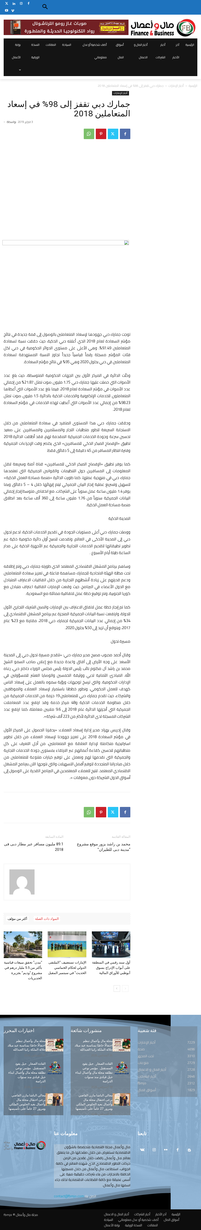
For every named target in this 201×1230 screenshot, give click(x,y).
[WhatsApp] (89, 134)
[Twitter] (7, 4)
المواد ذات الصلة (47, 919)
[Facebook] (28, 4)
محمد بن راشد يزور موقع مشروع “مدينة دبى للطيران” (103, 847)
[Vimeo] (13, 11)
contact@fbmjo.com (69, 1196)
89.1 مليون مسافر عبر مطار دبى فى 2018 (33, 847)
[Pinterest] (101, 134)
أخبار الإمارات (176, 86)
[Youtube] (7, 11)
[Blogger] (189, 1150)
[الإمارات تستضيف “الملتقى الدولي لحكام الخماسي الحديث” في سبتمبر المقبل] (67, 944)
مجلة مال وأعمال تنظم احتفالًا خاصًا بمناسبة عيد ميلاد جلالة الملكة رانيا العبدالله (27, 1045)
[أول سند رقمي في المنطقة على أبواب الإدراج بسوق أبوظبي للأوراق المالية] (111, 944)
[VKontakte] (142, 1150)
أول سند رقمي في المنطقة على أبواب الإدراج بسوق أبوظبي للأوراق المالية (111, 967)
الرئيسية (193, 86)
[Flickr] (165, 1150)
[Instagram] (21, 4)
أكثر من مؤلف (17, 919)
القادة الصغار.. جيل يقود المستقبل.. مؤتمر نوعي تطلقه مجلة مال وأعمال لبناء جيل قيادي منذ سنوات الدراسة (27, 1072)
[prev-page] (125, 988)
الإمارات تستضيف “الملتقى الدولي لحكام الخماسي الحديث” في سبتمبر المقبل (67, 967)
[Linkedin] (14, 4)
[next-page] (117, 988)
